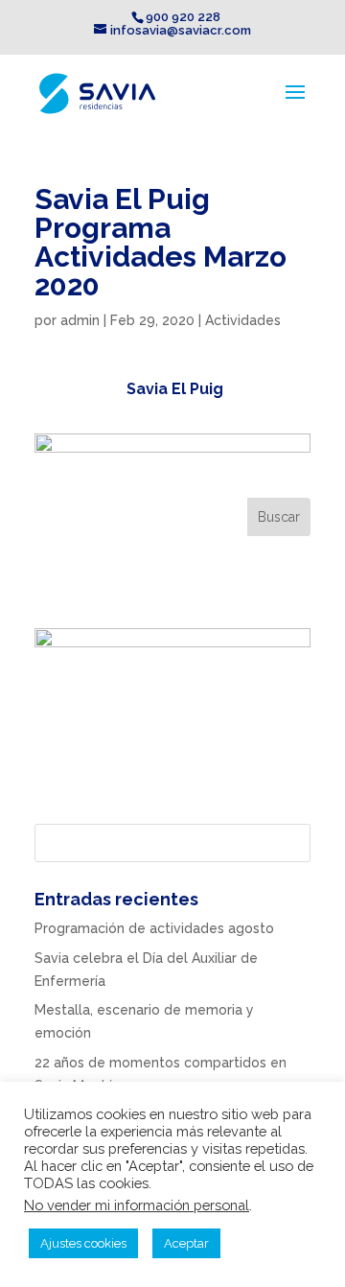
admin (80, 320)
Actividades (243, 320)
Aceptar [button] (186, 1243)
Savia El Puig (174, 389)
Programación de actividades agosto (154, 928)
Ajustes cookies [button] (83, 1243)
